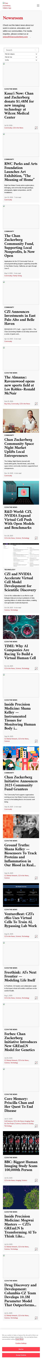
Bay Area (7, 404)
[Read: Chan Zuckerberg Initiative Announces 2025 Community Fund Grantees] (21, 779)
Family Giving (17, 276)
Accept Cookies (21, 1355)
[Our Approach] (8, 5)
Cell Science (8, 1121)
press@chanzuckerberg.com (15, 37)
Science (18, 538)
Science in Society (27, 1123)
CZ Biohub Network (10, 739)
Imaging (27, 1121)
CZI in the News (18, 128)
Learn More (19, 1339)
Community (8, 128)
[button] (21, 54)
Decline (21, 1349)
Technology (25, 538)
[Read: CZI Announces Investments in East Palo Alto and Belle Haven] (21, 312)
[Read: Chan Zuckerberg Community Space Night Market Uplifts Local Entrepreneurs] (21, 443)
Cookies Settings (20, 1343)
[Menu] (38, 6)
